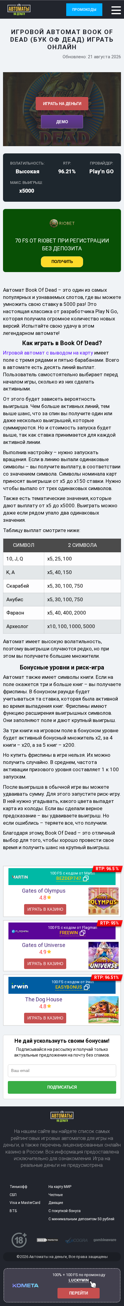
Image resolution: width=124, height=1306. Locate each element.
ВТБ (13, 1211)
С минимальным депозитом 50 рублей (81, 1219)
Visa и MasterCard (25, 1203)
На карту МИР (59, 1187)
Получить (62, 261)
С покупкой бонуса (64, 1211)
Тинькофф (18, 1187)
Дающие (55, 1203)
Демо (62, 122)
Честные (55, 1195)
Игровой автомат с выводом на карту (48, 353)
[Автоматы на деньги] (29, 9)
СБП (13, 1195)
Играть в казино (45, 909)
